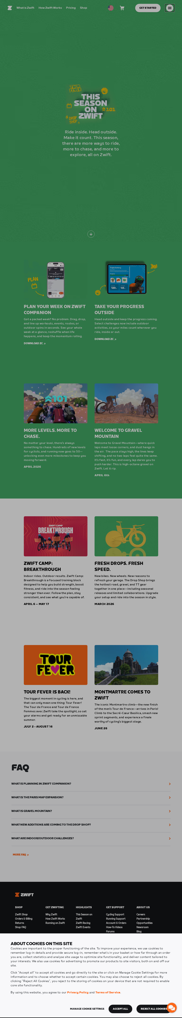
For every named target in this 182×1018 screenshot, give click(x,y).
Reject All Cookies (154, 1009)
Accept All (120, 1009)
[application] (171, 1007)
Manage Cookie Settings (87, 1009)
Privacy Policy (78, 992)
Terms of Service (107, 992)
